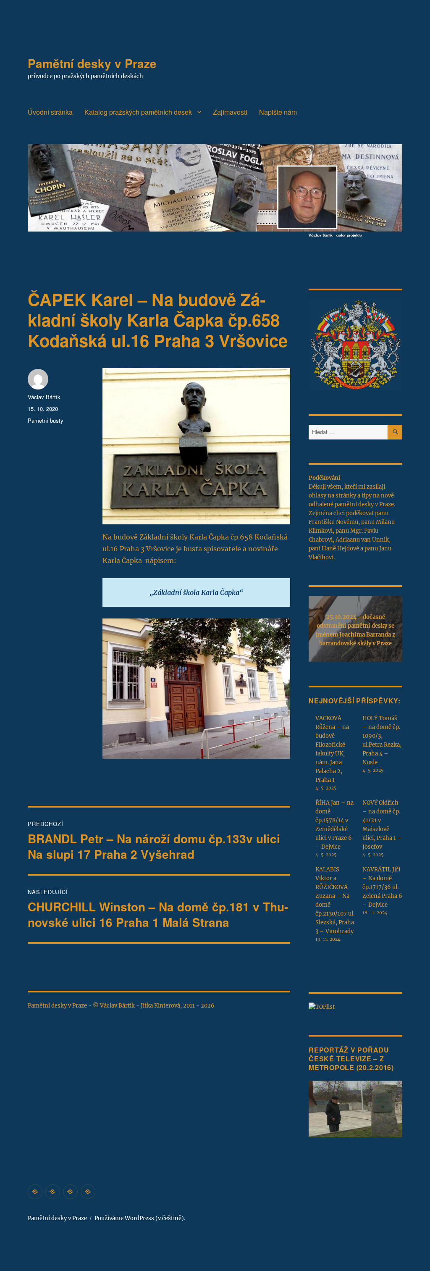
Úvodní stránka (50, 112)
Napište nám (278, 112)
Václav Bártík (44, 397)
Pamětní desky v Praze (92, 63)
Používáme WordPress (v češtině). (139, 1218)
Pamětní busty (45, 420)
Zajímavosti (230, 112)
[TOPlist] (322, 1006)
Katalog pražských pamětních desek (138, 112)
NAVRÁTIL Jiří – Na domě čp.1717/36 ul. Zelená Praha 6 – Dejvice (382, 887)
